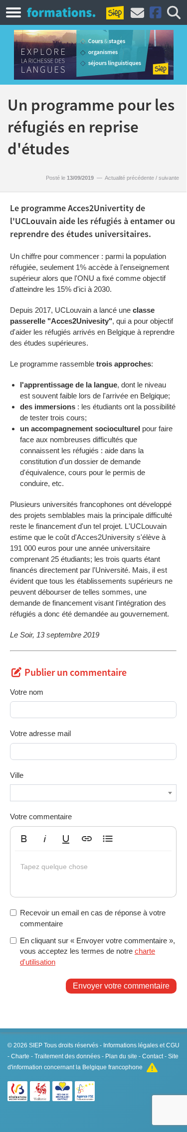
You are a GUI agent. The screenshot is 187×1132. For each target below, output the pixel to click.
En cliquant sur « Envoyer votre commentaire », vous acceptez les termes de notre (97, 951)
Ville (16, 775)
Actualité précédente (129, 178)
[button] (23, 839)
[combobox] (93, 792)
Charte (20, 1056)
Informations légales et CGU (141, 1045)
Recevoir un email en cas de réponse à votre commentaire (93, 917)
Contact (152, 1056)
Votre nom (26, 692)
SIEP (35, 1045)
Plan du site (121, 1056)
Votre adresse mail (40, 733)
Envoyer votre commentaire (121, 986)
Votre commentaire (41, 816)
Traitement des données (67, 1056)
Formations (61, 11)
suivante (169, 178)
